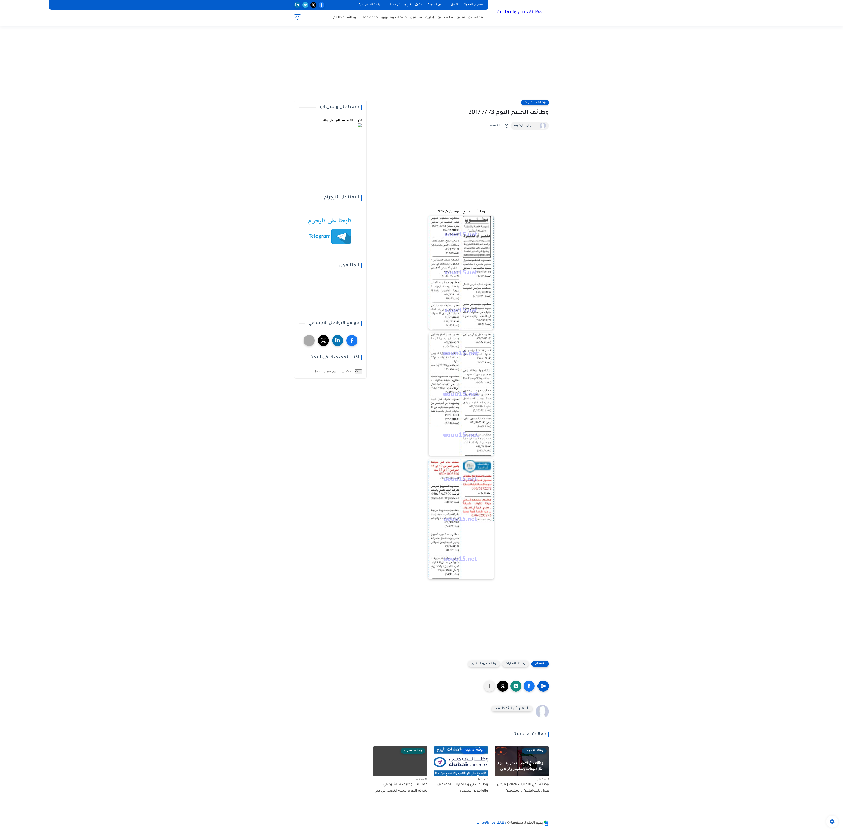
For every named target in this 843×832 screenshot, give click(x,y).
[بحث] (297, 17)
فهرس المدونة (473, 4)
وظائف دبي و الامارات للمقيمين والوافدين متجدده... (462, 788)
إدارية (429, 18)
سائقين (416, 18)
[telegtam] (309, 340)
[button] (529, 686)
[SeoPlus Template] (546, 823)
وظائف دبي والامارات (519, 12)
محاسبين (475, 18)
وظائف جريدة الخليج (484, 663)
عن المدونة (435, 4)
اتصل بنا (452, 4)
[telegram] (305, 5)
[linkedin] (297, 5)
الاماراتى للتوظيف (525, 125)
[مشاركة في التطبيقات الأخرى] (489, 686)
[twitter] (313, 5)
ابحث (358, 371)
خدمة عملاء (368, 18)
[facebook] (321, 5)
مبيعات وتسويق (394, 18)
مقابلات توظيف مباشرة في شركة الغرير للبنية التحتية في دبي (400, 788)
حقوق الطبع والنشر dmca (405, 4)
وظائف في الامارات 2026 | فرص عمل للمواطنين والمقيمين (523, 788)
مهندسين (445, 18)
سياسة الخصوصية (371, 4)
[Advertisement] (421, 66)
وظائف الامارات (535, 102)
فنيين (460, 18)
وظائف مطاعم (344, 18)
